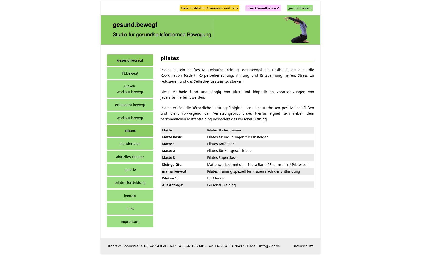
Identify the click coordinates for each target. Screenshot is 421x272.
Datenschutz (302, 246)
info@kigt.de (269, 246)
